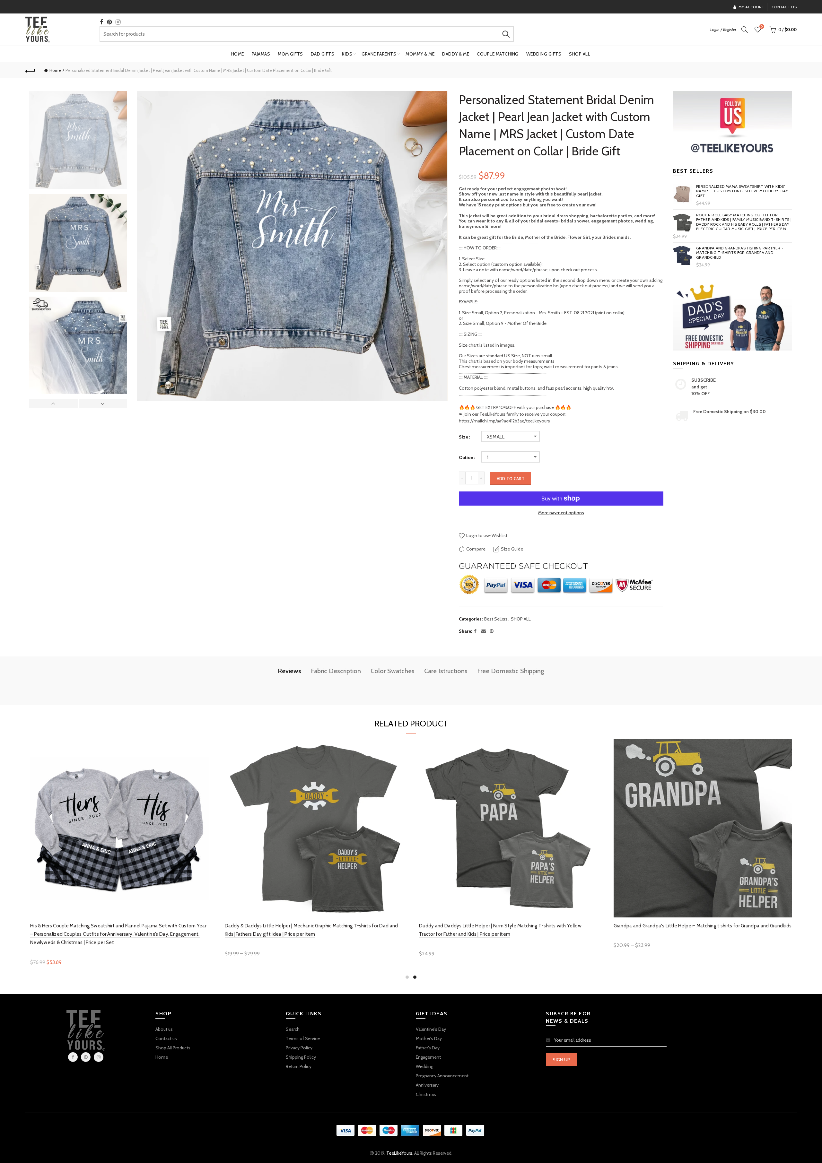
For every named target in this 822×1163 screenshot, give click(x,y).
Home (237, 54)
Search (506, 34)
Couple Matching (498, 54)
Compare (475, 549)
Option (466, 457)
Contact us (784, 6)
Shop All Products (172, 1048)
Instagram (98, 1057)
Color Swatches (393, 671)
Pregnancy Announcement (442, 1076)
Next (102, 403)
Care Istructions (446, 671)
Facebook (73, 1057)
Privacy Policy (299, 1048)
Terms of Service (303, 1038)
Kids (347, 54)
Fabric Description (336, 671)
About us (164, 1029)
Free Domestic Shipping (510, 671)
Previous (53, 403)
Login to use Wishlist (486, 535)
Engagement (428, 1057)
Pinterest (86, 1057)
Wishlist (762, 27)
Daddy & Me (455, 54)
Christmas (426, 1094)
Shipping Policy (301, 1057)
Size (463, 437)
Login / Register (723, 29)
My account (751, 6)
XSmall (495, 437)
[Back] (30, 70)
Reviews (289, 671)
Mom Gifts (290, 54)
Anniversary (427, 1085)
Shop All (579, 54)
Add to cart (511, 478)
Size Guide (512, 549)
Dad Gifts (323, 54)
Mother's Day (429, 1038)
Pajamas (261, 54)
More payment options (561, 513)
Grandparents (379, 54)
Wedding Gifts (544, 54)
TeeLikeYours (399, 1153)
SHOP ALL (521, 619)
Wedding (424, 1066)
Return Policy (298, 1066)
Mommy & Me (420, 54)
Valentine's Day (431, 1029)
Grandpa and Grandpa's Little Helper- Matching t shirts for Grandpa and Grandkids (703, 926)
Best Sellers (496, 619)
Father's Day (428, 1048)
